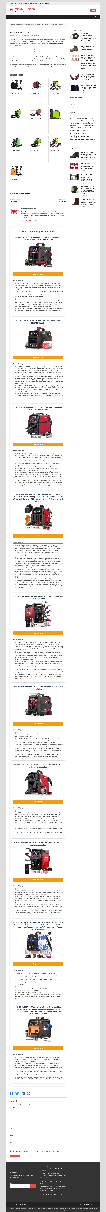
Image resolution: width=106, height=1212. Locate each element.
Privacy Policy (31, 3)
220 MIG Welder (15, 150)
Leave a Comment (35, 35)
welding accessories (79, 136)
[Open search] (96, 17)
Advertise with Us (39, 3)
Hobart (13, 17)
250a (87, 120)
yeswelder (72, 142)
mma (87, 130)
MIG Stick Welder (54, 150)
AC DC (89, 120)
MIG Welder (14, 179)
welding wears (90, 140)
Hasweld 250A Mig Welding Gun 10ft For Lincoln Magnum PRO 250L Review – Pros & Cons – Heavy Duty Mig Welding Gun (88, 37)
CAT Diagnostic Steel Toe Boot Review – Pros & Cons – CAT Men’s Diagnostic (88, 47)
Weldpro (63, 17)
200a (77, 121)
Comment (13, 1107)
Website (12, 1142)
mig (19, 193)
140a (71, 121)
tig (83, 133)
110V (79, 118)
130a (89, 118)
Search (93, 10)
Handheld (72, 125)
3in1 (73, 118)
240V (16, 193)
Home (20, 3)
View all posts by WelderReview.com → (30, 220)
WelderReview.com (24, 35)
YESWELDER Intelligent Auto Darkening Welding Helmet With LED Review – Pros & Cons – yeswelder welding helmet (88, 190)
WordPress (87, 1204)
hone (92, 125)
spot (76, 133)
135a (92, 118)
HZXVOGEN (72, 127)
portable (72, 133)
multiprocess (91, 130)
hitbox (84, 125)
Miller (20, 17)
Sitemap (25, 3)
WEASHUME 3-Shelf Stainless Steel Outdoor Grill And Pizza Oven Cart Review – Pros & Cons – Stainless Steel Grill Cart (88, 177)
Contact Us (46, 3)
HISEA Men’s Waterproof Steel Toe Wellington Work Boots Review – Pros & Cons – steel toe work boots (88, 201)
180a (74, 121)
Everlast (33, 17)
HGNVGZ (81, 125)
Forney (41, 17)
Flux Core (85, 123)
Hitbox (71, 17)
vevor (86, 133)
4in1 (75, 118)
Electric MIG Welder (16, 93)
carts (38, 213)
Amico (56, 17)
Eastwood (49, 17)
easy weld (75, 123)
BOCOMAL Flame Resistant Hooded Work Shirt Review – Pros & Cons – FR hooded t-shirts (88, 88)
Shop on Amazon (38, 274)
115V (83, 118)
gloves (46, 213)
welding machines (25, 193)
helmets (76, 125)
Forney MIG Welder (16, 122)
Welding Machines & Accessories (17, 29)
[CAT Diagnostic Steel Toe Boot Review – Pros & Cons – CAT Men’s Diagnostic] (74, 46)
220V (81, 121)
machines (72, 130)
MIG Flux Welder (34, 150)
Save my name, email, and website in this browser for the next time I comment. (34, 1151)
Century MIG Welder (36, 93)
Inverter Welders (81, 127)
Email (12, 1135)
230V (84, 120)
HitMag (94, 1204)
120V (86, 118)
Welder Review (25, 9)
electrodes (79, 123)
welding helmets (32, 213)
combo (71, 123)
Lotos (26, 17)
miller (81, 130)
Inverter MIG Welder (36, 122)
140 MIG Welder (54, 93)
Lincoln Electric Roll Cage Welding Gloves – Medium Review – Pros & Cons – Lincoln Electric (88, 77)
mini (84, 130)
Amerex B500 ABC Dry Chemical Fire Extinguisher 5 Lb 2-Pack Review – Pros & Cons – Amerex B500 (88, 166)
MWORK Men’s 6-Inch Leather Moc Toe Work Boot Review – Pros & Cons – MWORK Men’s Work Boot (88, 155)
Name (12, 1128)
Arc (92, 121)
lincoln (89, 127)
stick (80, 133)
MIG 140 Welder (54, 122)
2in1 (70, 118)
